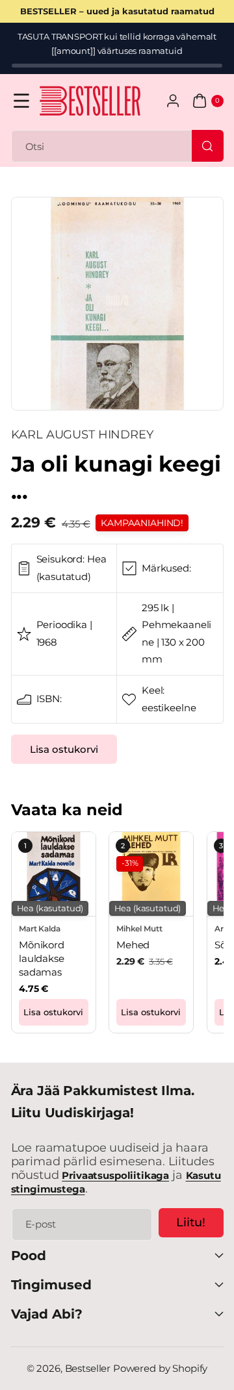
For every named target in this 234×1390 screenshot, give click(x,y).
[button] (21, 101)
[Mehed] (151, 874)
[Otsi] (207, 145)
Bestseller (88, 1368)
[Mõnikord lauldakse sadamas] (54, 874)
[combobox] (117, 146)
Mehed (133, 945)
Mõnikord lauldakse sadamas (41, 959)
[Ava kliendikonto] (173, 101)
